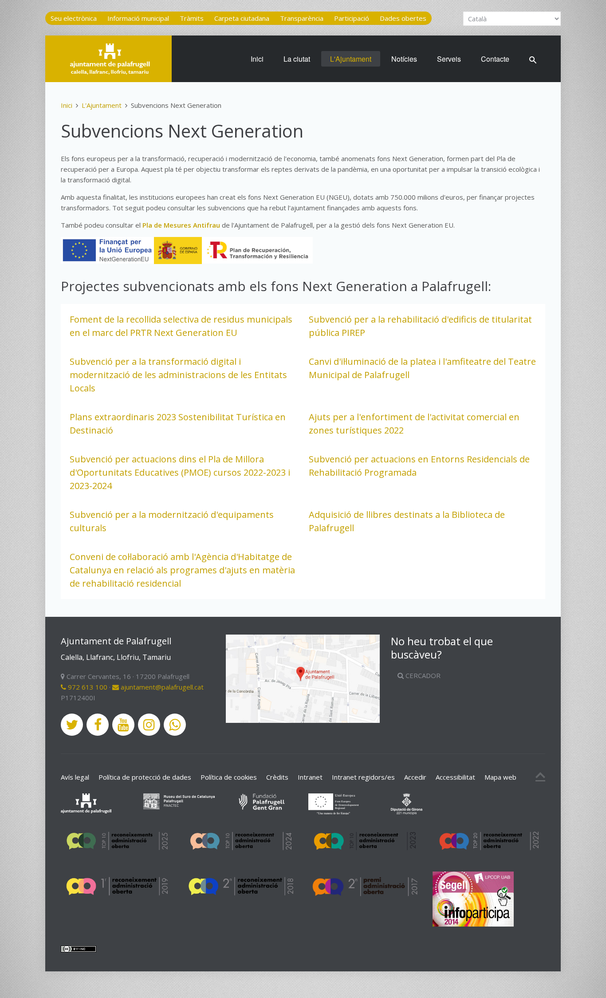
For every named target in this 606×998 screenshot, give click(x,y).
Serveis (449, 59)
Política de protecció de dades (144, 777)
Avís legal (75, 777)
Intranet (310, 777)
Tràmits (192, 18)
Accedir (415, 777)
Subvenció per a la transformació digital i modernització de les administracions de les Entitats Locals (178, 374)
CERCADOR (422, 675)
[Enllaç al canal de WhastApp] (175, 725)
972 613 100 (86, 686)
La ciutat (296, 59)
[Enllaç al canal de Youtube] (123, 725)
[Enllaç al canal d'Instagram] (149, 725)
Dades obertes (403, 18)
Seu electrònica (74, 18)
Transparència (301, 18)
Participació (351, 18)
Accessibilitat (455, 777)
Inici (257, 59)
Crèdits (277, 777)
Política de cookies (229, 777)
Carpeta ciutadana (241, 18)
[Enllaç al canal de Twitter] (72, 725)
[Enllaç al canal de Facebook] (98, 725)
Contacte (495, 59)
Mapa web (500, 777)
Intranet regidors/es (363, 777)
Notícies (404, 59)
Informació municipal (138, 18)
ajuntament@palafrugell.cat (161, 686)
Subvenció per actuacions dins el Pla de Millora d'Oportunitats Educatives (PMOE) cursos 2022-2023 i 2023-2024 (180, 472)
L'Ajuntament (350, 59)
